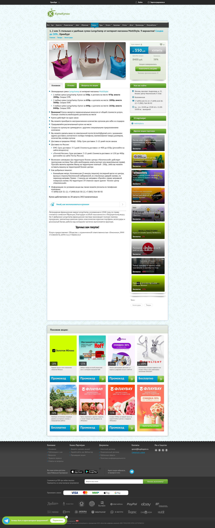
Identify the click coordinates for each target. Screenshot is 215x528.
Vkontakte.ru (159, 450)
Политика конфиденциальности (112, 458)
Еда (52, 25)
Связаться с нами (138, 452)
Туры (101, 25)
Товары (94, 25)
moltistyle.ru (139, 123)
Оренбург (53, 2)
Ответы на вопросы (55, 461)
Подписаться (58, 520)
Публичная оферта (107, 455)
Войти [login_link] (140, 2)
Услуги (109, 25)
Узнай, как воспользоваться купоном (72, 204)
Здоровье (117, 25)
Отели (125, 25)
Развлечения (69, 25)
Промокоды (140, 25)
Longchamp (74, 91)
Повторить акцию (148, 68)
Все (48, 25)
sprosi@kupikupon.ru (140, 449)
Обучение (85, 25)
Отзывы (70, 85)
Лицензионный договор (109, 452)
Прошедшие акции (78, 455)
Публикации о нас (55, 452)
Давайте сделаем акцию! (80, 449)
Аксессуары (137, 305)
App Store (76, 472)
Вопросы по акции (89, 85)
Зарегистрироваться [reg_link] (157, 2)
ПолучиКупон (152, 25)
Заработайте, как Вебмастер (82, 452)
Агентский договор (107, 449)
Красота (59, 25)
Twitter (163, 450)
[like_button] (161, 44)
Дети (132, 25)
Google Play (91, 472)
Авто (78, 25)
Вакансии (52, 455)
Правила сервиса (55, 458)
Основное (56, 85)
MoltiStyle (103, 91)
